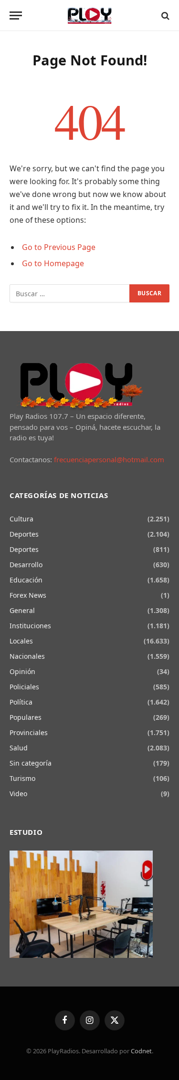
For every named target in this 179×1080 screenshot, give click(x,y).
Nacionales (27, 656)
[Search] (164, 15)
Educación (26, 579)
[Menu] (16, 15)
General (22, 610)
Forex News (28, 595)
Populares (26, 717)
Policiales (24, 686)
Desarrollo (26, 564)
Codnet (141, 1051)
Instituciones (30, 625)
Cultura (21, 518)
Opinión (22, 671)
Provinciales (29, 732)
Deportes (24, 534)
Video (18, 793)
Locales (21, 640)
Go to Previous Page (58, 247)
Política (21, 701)
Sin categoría (31, 763)
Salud (19, 747)
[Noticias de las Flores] (89, 15)
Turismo (22, 778)
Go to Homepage (53, 263)
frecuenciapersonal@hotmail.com (109, 459)
